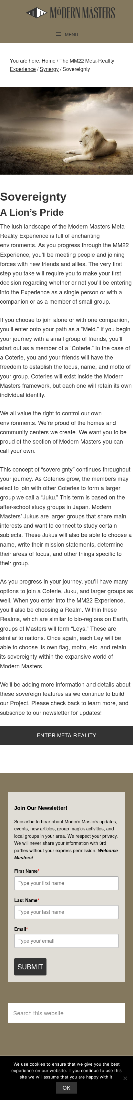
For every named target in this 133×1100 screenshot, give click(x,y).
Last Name (26, 900)
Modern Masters (70, 13)
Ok (66, 1087)
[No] (125, 1078)
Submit (30, 966)
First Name (26, 871)
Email (21, 929)
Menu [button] (71, 34)
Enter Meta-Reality (67, 735)
